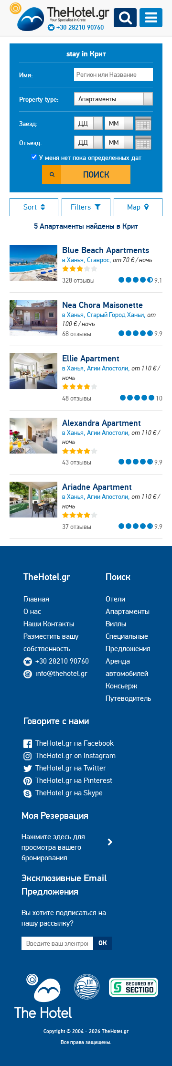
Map (133, 206)
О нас (32, 611)
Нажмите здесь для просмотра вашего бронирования (53, 847)
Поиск (96, 174)
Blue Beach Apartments (105, 250)
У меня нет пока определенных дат (90, 157)
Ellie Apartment (90, 358)
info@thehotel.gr (61, 673)
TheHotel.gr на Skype (69, 792)
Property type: (39, 99)
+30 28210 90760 (62, 660)
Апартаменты (128, 611)
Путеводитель (128, 698)
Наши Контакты (48, 623)
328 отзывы (78, 280)
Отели (115, 598)
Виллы (116, 623)
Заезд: (28, 123)
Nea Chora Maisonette (102, 305)
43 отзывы (76, 462)
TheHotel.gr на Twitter (70, 767)
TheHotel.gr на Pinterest (73, 780)
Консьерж (121, 685)
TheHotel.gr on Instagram (75, 755)
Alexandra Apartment (101, 423)
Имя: (26, 75)
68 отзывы (76, 333)
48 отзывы (76, 398)
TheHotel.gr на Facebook (74, 743)
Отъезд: (30, 142)
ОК (102, 943)
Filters (81, 206)
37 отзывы (76, 526)
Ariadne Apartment (97, 487)
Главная (36, 598)
